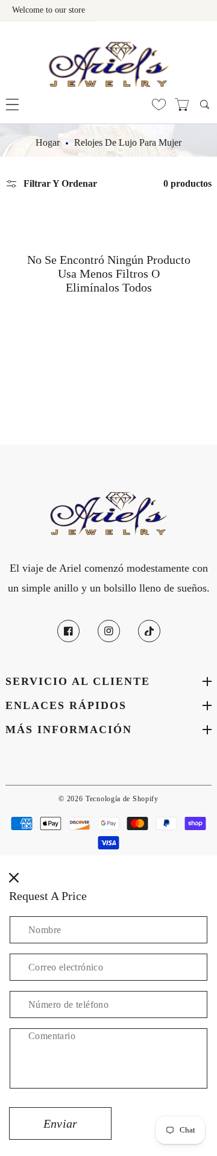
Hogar (48, 142)
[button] (12, 104)
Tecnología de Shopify (122, 799)
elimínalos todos (109, 287)
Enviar (60, 1123)
